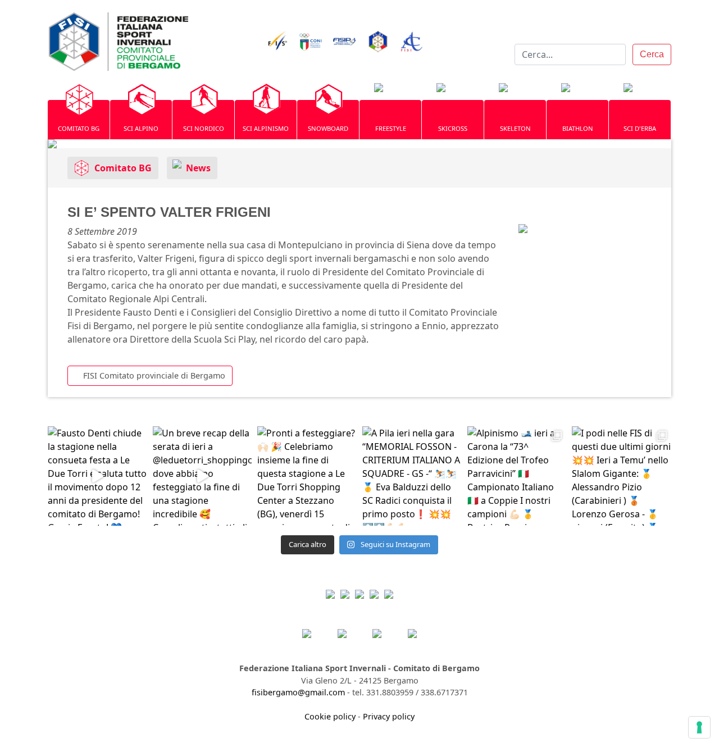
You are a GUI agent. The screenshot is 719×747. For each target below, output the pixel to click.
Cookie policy (330, 716)
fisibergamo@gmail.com (298, 692)
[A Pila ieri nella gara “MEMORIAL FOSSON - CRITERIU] (412, 476)
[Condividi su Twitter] (560, 224)
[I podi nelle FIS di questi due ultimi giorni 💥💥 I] (621, 476)
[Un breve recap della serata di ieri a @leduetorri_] (202, 476)
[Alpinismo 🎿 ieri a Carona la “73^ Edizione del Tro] (517, 476)
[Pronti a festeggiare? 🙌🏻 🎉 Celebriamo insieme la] (307, 476)
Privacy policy (389, 716)
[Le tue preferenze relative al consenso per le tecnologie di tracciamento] (699, 727)
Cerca (652, 54)
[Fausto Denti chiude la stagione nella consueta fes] (97, 476)
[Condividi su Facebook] (538, 224)
